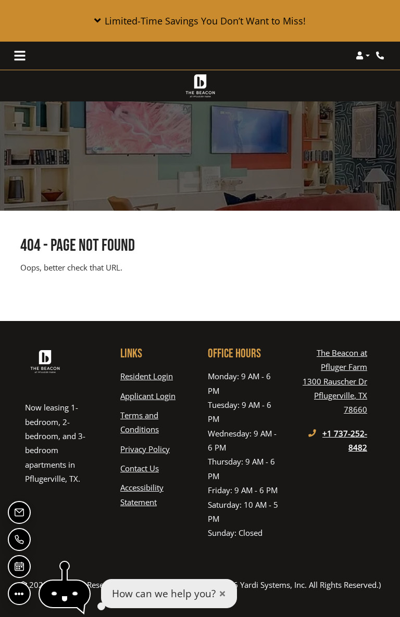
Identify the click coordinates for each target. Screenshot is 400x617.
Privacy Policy (145, 448)
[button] (200, 21)
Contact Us (139, 468)
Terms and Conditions (156, 422)
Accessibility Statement (156, 494)
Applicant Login (148, 395)
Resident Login (146, 375)
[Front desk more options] (19, 593)
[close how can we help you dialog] (222, 594)
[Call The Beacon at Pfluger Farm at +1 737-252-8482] (381, 56)
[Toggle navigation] (19, 56)
